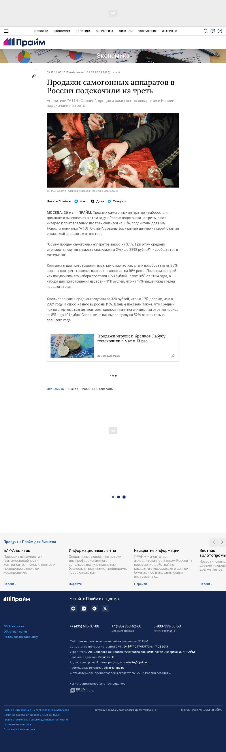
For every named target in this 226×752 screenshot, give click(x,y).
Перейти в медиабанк (104, 190)
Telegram (119, 201)
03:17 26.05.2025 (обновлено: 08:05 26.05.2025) (78, 72)
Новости (41, 31)
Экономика (61, 31)
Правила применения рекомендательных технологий (36, 719)
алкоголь (105, 389)
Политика (83, 31)
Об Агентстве (14, 626)
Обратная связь (16, 631)
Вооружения (147, 31)
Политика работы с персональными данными (32, 714)
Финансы (126, 31)
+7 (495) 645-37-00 (84, 626)
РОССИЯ (88, 389)
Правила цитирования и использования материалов (36, 709)
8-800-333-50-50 (167, 628)
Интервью (169, 31)
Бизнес (73, 389)
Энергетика (104, 31)
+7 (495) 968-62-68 (126, 628)
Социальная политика (17, 724)
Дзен (100, 201)
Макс (83, 201)
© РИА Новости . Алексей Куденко (68, 190)
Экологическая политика (19, 729)
